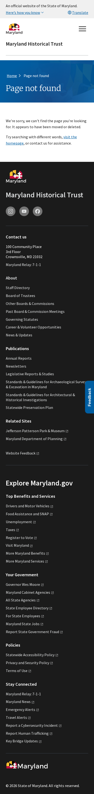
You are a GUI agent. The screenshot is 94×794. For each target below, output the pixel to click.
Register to (19, 537)
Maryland (18, 701)
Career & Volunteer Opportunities (33, 327)
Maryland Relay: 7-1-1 (23, 264)
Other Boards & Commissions (30, 303)
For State (23, 615)
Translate (80, 12)
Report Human (27, 733)
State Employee (27, 608)
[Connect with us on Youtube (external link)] (24, 211)
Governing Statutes (22, 319)
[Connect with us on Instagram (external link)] (10, 211)
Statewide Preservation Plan (29, 407)
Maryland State (23, 623)
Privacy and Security (27, 662)
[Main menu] (82, 29)
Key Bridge (22, 741)
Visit (17, 545)
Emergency (20, 709)
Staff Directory (18, 287)
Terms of (16, 670)
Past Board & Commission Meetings (35, 311)
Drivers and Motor (27, 505)
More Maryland (25, 553)
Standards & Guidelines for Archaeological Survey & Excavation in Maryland (46, 384)
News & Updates (19, 335)
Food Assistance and (27, 513)
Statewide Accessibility (30, 654)
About (11, 278)
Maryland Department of (34, 438)
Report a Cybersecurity (32, 725)
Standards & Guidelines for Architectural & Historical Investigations (40, 397)
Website (20, 453)
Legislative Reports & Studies (30, 373)
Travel (16, 717)
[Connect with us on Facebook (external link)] (37, 211)
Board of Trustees (20, 295)
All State (21, 600)
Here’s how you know (23, 12)
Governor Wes (23, 584)
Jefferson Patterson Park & (35, 430)
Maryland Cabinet (28, 592)
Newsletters (16, 366)
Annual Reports (19, 358)
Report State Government (32, 631)
